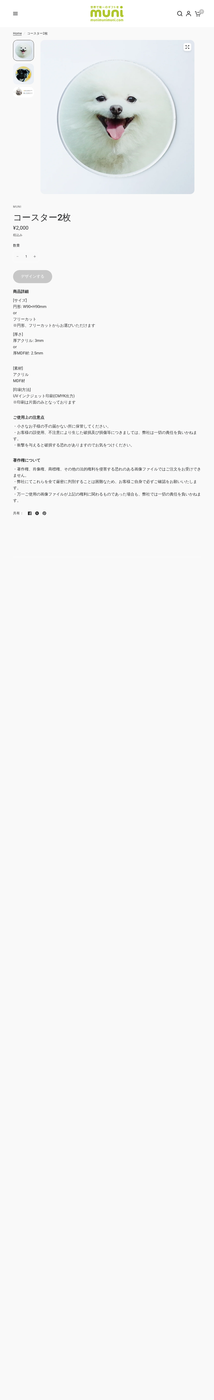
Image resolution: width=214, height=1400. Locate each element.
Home (17, 33)
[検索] (179, 13)
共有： (18, 513)
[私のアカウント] (188, 13)
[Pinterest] (44, 513)
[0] (197, 13)
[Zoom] (187, 47)
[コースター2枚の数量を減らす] (17, 256)
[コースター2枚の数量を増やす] (35, 256)
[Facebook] (30, 513)
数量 (16, 245)
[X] (37, 513)
